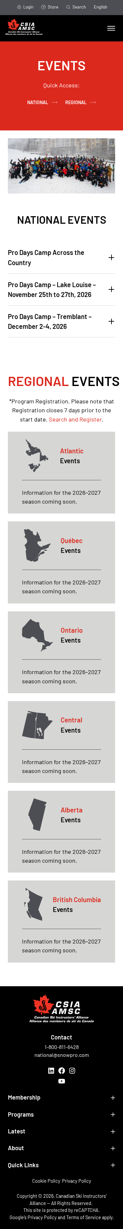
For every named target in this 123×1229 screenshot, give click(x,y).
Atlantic (72, 451)
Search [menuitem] (79, 7)
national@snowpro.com (61, 1055)
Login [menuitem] (28, 7)
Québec (72, 540)
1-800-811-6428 (62, 1047)
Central (71, 720)
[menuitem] (100, 7)
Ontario (72, 630)
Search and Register (75, 419)
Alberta (72, 810)
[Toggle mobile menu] (111, 28)
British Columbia (77, 899)
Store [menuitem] (53, 7)
